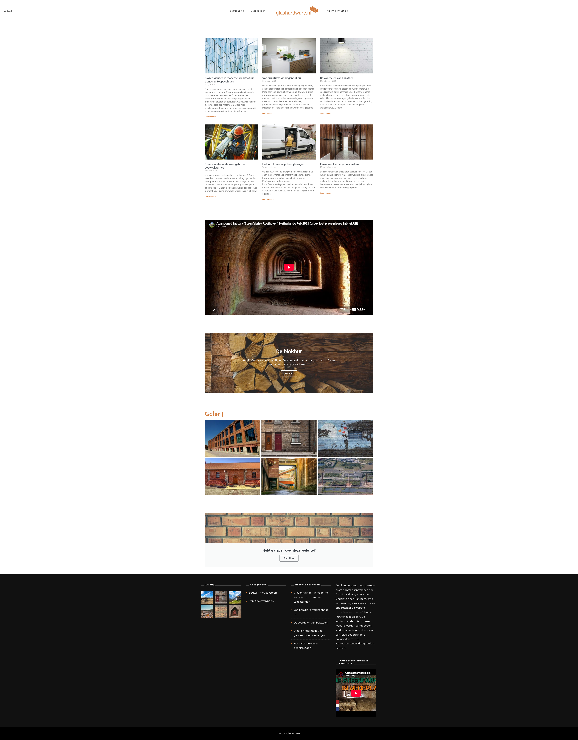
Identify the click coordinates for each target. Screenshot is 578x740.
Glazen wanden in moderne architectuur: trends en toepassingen (230, 79)
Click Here (289, 558)
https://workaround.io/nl (350, 612)
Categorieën (258, 10)
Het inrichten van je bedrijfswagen (283, 164)
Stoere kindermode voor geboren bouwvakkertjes (309, 633)
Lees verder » (210, 117)
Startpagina (237, 10)
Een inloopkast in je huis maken (339, 164)
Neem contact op (337, 10)
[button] (208, 363)
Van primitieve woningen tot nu (281, 78)
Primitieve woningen (261, 601)
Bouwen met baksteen (263, 592)
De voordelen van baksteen (336, 78)
